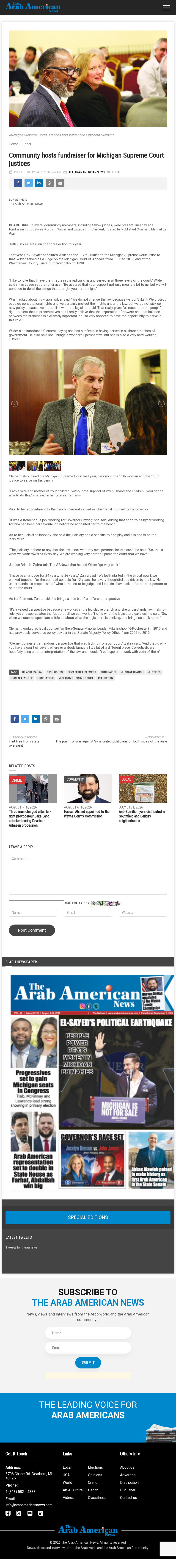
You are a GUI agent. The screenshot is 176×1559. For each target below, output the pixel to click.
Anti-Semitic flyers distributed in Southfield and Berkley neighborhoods (142, 816)
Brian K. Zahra (32, 672)
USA (66, 1475)
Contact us (128, 1497)
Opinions (95, 1475)
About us (127, 1467)
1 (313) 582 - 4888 (21, 1492)
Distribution (129, 1482)
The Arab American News (86, 172)
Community (75, 779)
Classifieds (97, 1497)
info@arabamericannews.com (29, 1505)
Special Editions (88, 1217)
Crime (92, 1482)
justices (154, 672)
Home (13, 144)
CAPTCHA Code (77, 903)
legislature (45, 678)
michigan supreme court (75, 678)
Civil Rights (55, 672)
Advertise (128, 1475)
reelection (105, 678)
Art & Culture (73, 1490)
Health (93, 1490)
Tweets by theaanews (22, 1247)
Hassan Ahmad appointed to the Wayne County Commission (87, 813)
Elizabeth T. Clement (82, 672)
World (67, 1482)
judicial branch (132, 672)
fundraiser (108, 672)
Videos (68, 1497)
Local (27, 144)
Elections (95, 1467)
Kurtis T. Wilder (22, 678)
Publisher (127, 1490)
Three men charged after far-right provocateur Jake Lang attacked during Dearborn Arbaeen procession (30, 818)
